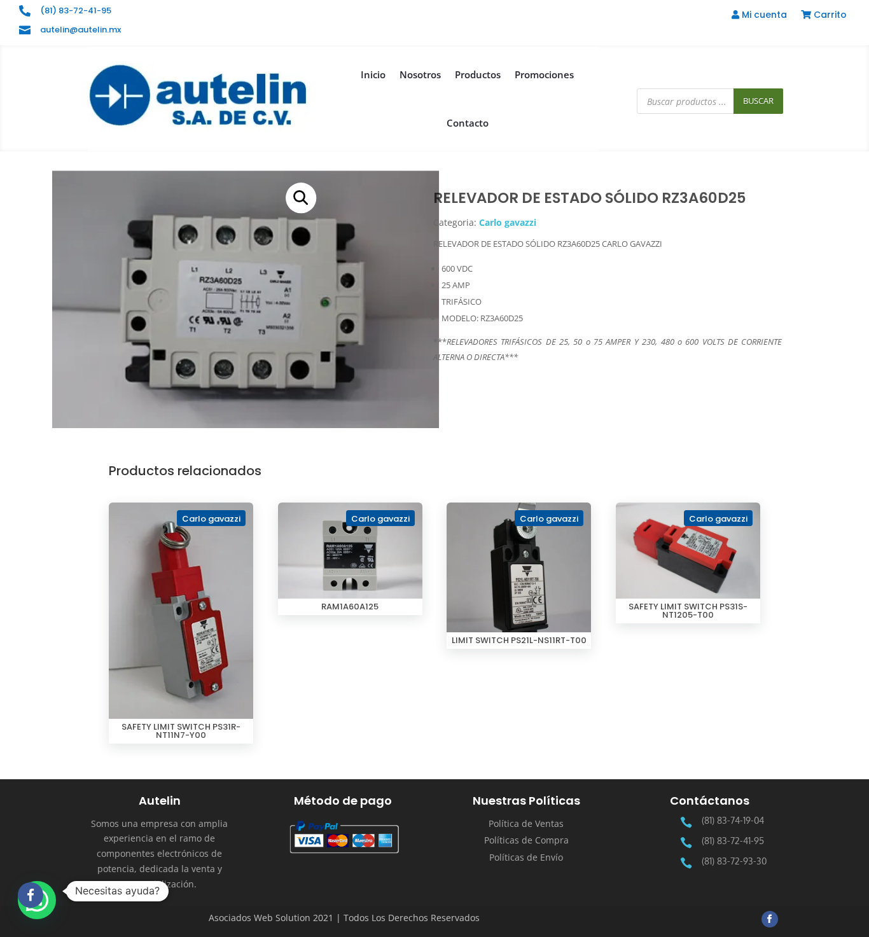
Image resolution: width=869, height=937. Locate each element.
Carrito (829, 15)
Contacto (468, 122)
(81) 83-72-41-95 (75, 10)
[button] (301, 198)
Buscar (758, 100)
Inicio (373, 74)
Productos (478, 74)
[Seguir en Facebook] (769, 919)
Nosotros (420, 74)
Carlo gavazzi (507, 222)
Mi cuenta (763, 15)
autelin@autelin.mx (80, 30)
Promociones (544, 74)
